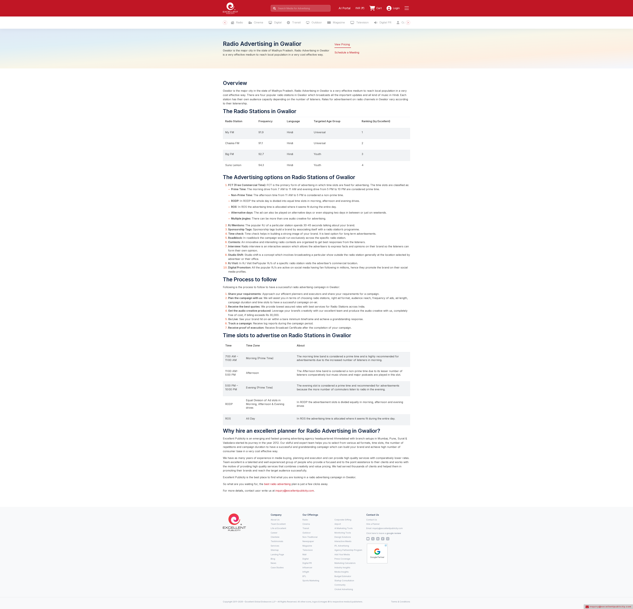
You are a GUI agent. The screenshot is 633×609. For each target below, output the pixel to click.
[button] (407, 8)
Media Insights (341, 572)
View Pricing (342, 44)
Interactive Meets (342, 541)
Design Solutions (342, 537)
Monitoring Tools (342, 532)
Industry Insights (342, 567)
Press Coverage (342, 559)
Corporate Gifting (342, 519)
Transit (296, 22)
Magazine (338, 22)
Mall (304, 554)
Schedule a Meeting (346, 52)
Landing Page (277, 554)
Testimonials (277, 541)
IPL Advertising (341, 546)
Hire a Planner (373, 524)
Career (274, 532)
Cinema (258, 22)
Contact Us (371, 519)
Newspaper (308, 541)
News (273, 563)
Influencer (307, 567)
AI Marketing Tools (343, 528)
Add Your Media (342, 554)
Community (340, 585)
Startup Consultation (344, 580)
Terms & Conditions (400, 601)
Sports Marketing (310, 580)
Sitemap (275, 550)
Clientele (275, 537)
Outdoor (316, 22)
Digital (277, 22)
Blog (273, 559)
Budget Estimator (342, 576)
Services (275, 546)
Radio (239, 22)
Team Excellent (278, 524)
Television (362, 22)
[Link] (234, 522)
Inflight (305, 572)
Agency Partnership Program (348, 550)
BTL (304, 576)
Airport (337, 524)
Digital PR (385, 22)
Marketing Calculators (345, 563)
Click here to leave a (383, 533)
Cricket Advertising (343, 589)
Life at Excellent (278, 528)
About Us (275, 519)
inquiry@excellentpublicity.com (294, 490)
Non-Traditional (309, 537)
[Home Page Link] (230, 8)
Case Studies (277, 567)
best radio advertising (277, 484)
